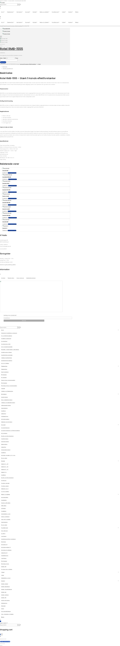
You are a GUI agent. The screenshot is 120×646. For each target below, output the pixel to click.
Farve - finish (3, 58)
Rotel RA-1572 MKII (6, 189)
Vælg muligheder (12, 173)
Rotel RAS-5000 (6, 183)
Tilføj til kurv (3, 62)
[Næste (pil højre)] (1, 645)
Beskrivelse (4, 66)
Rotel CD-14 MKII (6, 209)
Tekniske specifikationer (7, 68)
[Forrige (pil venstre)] (0, 645)
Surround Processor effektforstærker (14, 26)
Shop (5, 26)
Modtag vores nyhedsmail (10, 315)
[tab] (36, 67)
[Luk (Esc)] (4, 643)
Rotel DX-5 (5, 228)
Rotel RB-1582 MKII (6, 202)
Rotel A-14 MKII (6, 196)
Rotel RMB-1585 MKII (7, 177)
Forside (1, 26)
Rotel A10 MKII (5, 221)
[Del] (3, 643)
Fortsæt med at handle (5, 641)
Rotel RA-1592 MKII (6, 215)
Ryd (17, 58)
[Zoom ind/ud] (0, 643)
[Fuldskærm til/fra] (1, 643)
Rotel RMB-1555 (11, 49)
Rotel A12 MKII (5, 170)
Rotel (39, 64)
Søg (19, 4)
